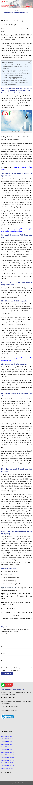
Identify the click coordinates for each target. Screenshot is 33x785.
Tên (2, 647)
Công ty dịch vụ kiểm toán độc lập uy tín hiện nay (15, 82)
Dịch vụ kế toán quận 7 (7, 744)
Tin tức (16, 10)
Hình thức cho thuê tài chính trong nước (14, 75)
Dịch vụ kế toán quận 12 (7, 755)
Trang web (4, 660)
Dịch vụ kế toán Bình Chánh (8, 763)
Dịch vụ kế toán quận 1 (7, 736)
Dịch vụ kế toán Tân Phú (7, 760)
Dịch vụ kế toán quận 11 (7, 752)
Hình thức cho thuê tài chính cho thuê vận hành (15, 80)
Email (3, 654)
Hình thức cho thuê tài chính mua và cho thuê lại (15, 78)
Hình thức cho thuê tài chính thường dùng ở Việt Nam (16, 73)
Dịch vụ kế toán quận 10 (7, 749)
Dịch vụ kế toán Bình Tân (7, 757)
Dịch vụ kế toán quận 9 (7, 747)
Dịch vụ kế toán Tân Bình (7, 765)
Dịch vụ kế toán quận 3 (7, 738)
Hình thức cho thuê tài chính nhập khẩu (13, 77)
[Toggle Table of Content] (28, 62)
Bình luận (4, 633)
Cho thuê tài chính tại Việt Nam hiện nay (13, 72)
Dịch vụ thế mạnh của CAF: (11, 84)
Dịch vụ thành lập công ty (8, 768)
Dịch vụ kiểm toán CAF (9, 587)
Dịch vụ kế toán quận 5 (7, 741)
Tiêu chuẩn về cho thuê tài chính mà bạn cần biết (15, 70)
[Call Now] (3, 685)
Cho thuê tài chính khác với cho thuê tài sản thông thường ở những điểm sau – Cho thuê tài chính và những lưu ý (15, 66)
